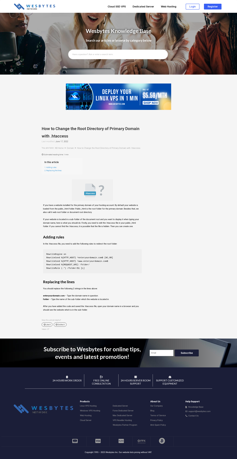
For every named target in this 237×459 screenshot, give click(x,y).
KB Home (59, 148)
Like (48, 324)
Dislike (60, 324)
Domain (70, 148)
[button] (192, 6)
